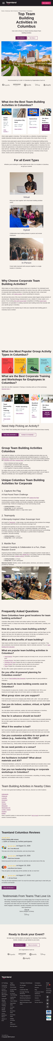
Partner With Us (39, 1002)
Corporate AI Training (4, 986)
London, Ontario (6, 809)
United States (22, 11)
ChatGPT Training (4, 1004)
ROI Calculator (13, 1026)
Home (2, 11)
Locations (37, 1000)
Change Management (25, 995)
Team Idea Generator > (10, 434)
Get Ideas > (32, 38)
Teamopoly (12, 522)
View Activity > (18, 129)
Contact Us (38, 995)
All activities (13, 987)
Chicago (4, 804)
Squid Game (43, 301)
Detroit (3, 802)
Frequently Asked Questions (39, 992)
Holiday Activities (12, 1019)
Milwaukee (5, 806)
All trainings (23, 985)
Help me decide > (33, 945)
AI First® (22, 987)
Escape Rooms (8, 660)
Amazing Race (19, 460)
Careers (37, 998)
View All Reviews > (9, 887)
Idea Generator (12, 1023)
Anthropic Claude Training (4, 1000)
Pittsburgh (4, 796)
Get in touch (35, 815)
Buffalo (4, 813)
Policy (7, 1035)
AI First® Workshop (4, 990)
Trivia (5, 666)
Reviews (37, 987)
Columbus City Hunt (9, 460)
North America (14, 11)
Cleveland (4, 800)
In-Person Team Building (13, 994)
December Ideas (12, 1015)
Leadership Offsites (13, 998)
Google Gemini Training (4, 1009)
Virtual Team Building (13, 990)
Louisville (4, 798)
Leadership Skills (24, 989)
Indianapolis (5, 794)
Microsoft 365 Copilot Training (5, 994)
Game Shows (8, 664)
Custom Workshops (25, 1000)
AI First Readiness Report (4, 1015)
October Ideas (12, 1007)
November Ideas (12, 1011)
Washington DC (6, 807)
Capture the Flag (34, 497)
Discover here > (6, 389)
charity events (18, 294)
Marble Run (26, 554)
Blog (36, 989)
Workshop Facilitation (25, 998)
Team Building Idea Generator (17, 678)
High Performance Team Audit (26, 1003)
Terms (3, 1035)
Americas (7, 11)
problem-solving (19, 556)
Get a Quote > (21, 38)
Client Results (38, 985)
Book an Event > (19, 945)
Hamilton (4, 811)
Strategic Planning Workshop (24, 992)
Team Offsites (13, 1001)
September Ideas (13, 1004)
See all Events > (46, 127)
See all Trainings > (47, 414)
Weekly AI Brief (4, 1019)
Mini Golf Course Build (20, 301)
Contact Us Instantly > (27, 434)
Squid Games (8, 656)
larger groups (5, 458)
